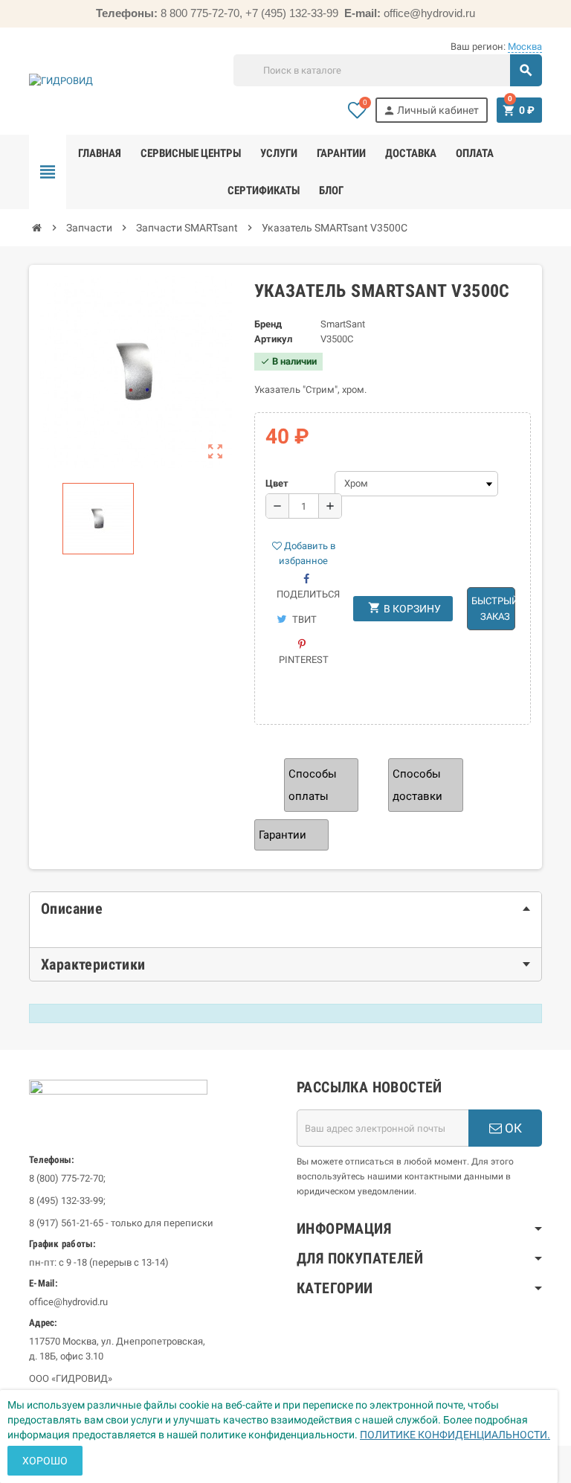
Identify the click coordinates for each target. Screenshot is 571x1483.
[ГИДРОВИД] (61, 80)
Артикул (273, 339)
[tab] (285, 908)
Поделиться (308, 594)
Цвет (276, 483)
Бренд (268, 324)
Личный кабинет (431, 110)
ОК (512, 1128)
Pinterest (304, 659)
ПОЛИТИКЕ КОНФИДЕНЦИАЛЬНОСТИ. (455, 1435)
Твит (303, 619)
